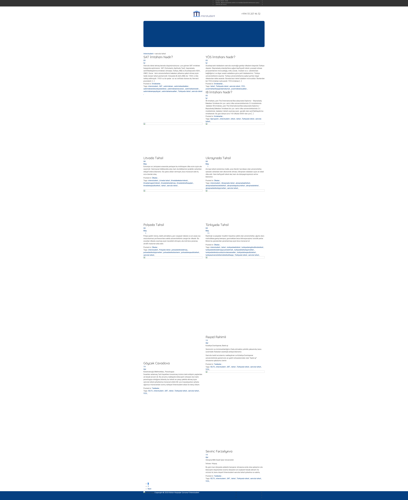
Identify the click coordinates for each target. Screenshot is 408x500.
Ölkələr (154, 178)
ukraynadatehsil (252, 186)
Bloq (255, 23)
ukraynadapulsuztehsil (236, 186)
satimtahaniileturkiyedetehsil (155, 89)
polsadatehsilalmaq (180, 250)
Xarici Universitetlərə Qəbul (183, 26)
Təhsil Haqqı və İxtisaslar (182, 36)
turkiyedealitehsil (234, 247)
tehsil (233, 119)
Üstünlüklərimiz (159, 31)
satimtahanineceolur (176, 89)
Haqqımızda (157, 23)
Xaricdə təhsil (186, 23)
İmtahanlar (156, 84)
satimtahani (168, 86)
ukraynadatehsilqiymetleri (216, 188)
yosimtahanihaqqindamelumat (218, 89)
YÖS (243, 86)
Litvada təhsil (164, 180)
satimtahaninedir (192, 89)
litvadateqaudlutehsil (152, 186)
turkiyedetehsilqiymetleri (244, 250)
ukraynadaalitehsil (243, 183)
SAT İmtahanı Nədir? (158, 57)
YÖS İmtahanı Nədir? (220, 57)
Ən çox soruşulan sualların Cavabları (248, 492)
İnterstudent (194, 492)
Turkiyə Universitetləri (221, 26)
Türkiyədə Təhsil (222, 23)
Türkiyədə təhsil (184, 91)
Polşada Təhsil (153, 225)
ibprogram (214, 119)
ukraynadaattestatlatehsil (216, 186)
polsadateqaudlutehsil (190, 252)
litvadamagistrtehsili (151, 183)
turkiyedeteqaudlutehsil (246, 252)
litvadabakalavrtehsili (179, 180)
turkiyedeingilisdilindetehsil (253, 247)
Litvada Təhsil (153, 158)
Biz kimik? (157, 26)
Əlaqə (261, 23)
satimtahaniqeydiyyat (152, 91)
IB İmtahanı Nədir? (219, 92)
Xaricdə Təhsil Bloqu (179, 39)
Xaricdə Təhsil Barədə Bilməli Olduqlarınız (189, 34)
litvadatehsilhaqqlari (185, 183)
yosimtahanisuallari (239, 89)
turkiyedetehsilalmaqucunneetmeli (219, 250)
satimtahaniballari (181, 86)
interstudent (153, 86)
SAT (161, 86)
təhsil (212, 86)
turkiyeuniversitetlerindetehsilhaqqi (220, 255)
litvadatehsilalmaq (168, 183)
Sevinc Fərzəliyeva (219, 451)
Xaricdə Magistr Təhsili (180, 31)
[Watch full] (172, 139)
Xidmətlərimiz (159, 34)
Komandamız (158, 28)
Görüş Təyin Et (159, 42)
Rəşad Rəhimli (216, 337)
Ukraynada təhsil (228, 183)
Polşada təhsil (165, 250)
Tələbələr (155, 388)
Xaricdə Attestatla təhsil (181, 28)
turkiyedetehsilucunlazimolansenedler (221, 252)
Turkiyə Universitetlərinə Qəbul (225, 34)
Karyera (156, 36)
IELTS (150, 391)
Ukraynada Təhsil (218, 158)
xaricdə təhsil (197, 91)
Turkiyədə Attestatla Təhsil (223, 28)
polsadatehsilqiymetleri (153, 252)
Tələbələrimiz (246, 23)
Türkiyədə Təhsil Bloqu (221, 36)
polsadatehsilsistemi (171, 252)
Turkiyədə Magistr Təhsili (222, 31)
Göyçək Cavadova (156, 363)
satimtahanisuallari (169, 91)
